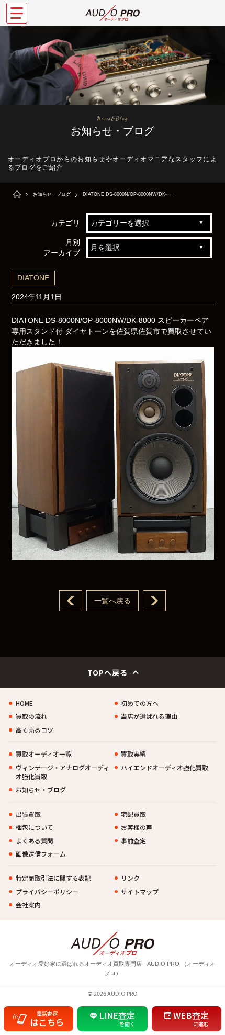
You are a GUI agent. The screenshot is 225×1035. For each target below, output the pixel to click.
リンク (130, 877)
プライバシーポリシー (47, 891)
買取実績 (133, 753)
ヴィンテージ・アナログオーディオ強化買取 (62, 772)
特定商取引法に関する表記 (53, 877)
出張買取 (28, 813)
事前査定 (133, 840)
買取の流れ (31, 716)
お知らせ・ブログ (52, 194)
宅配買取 (133, 813)
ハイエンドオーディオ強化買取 (164, 767)
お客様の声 (136, 827)
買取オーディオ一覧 (44, 753)
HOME (24, 703)
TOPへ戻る (107, 672)
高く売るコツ (34, 729)
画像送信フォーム (41, 853)
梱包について (34, 827)
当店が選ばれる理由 (149, 716)
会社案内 (28, 904)
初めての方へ (140, 703)
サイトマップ (140, 891)
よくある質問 (34, 840)
